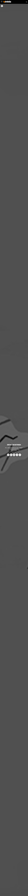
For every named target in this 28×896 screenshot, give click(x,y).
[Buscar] (26, 1)
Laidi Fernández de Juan (12, 447)
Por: (6, 447)
